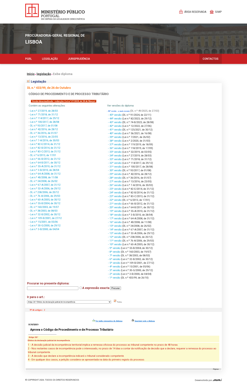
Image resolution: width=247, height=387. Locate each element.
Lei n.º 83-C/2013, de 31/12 (45, 151)
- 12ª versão (115, 236)
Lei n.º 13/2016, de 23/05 (44, 136)
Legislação (50, 58)
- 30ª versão (115, 170)
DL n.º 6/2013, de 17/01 (43, 155)
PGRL (28, 58)
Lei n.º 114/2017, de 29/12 (44, 118)
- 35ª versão (115, 151)
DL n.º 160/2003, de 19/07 (44, 207)
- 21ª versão (115, 203)
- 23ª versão (115, 196)
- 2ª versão (114, 273)
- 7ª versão (114, 255)
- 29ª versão (115, 174)
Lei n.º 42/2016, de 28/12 (44, 129)
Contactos (210, 58)
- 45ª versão (115, 114)
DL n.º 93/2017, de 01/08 (43, 125)
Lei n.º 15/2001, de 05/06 (44, 221)
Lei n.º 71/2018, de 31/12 (44, 114)
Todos (119, 302)
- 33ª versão (115, 159)
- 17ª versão (115, 218)
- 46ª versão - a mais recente (118, 111)
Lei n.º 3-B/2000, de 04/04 (44, 229)
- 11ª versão (115, 240)
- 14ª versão (115, 229)
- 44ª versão (115, 118)
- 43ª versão (115, 122)
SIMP (218, 11)
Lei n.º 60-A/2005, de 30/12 (45, 199)
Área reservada (195, 11)
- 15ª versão (115, 225)
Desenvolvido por (204, 380)
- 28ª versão (115, 177)
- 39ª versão (115, 137)
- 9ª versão (114, 248)
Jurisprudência (79, 58)
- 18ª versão (115, 214)
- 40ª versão (115, 133)
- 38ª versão (115, 140)
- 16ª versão (115, 222)
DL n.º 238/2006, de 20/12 (44, 192)
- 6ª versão (114, 259)
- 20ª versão (115, 207)
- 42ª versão (115, 125)
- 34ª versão (115, 155)
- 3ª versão (114, 270)
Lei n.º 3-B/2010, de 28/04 (44, 170)
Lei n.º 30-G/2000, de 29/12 (45, 225)
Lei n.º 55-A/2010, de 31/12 (45, 166)
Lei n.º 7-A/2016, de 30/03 (44, 140)
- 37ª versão (115, 144)
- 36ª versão (115, 148)
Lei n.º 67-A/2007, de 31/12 (45, 184)
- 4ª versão (114, 266)
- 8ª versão (114, 251)
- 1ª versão (114, 277)
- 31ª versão (115, 166)
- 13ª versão (115, 233)
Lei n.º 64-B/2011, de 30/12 (45, 162)
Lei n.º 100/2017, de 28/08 (44, 121)
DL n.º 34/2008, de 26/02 (43, 181)
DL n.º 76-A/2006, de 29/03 (45, 195)
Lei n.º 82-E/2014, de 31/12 (45, 144)
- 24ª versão (115, 192)
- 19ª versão (115, 211)
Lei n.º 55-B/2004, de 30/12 (45, 203)
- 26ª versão (115, 185)
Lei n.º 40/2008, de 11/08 (44, 177)
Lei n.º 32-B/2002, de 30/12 (45, 214)
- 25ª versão (115, 188)
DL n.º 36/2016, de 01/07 (43, 133)
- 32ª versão (115, 162)
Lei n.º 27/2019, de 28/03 (44, 110)
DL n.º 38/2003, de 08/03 (43, 210)
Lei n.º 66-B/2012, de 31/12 (45, 158)
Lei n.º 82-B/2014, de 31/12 (45, 147)
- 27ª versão (115, 181)
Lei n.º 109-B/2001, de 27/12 (46, 218)
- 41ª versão (115, 129)
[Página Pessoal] (55, 12)
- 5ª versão (114, 262)
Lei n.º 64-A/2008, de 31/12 (45, 173)
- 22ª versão (115, 199)
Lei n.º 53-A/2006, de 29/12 (45, 188)
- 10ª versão (115, 244)
